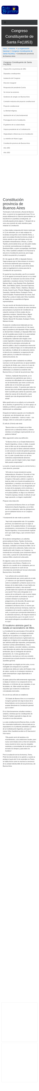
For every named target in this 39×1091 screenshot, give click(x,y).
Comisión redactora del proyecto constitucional (19, 101)
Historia (12, 48)
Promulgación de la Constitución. (14, 120)
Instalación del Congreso (11, 78)
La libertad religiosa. (10, 111)
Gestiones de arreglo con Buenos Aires (16, 97)
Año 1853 (6, 152)
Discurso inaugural (9, 83)
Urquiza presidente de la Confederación (16, 129)
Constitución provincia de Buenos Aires (16, 143)
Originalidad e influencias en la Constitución (18, 134)
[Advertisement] (29, 9)
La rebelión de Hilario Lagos (12, 138)
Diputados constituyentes (11, 73)
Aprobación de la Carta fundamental (15, 115)
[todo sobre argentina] (10, 10)
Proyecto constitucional (11, 106)
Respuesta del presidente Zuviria (14, 87)
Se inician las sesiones (11, 92)
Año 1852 (6, 148)
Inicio (5, 48)
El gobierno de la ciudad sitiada (14, 125)
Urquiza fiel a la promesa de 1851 (14, 69)
